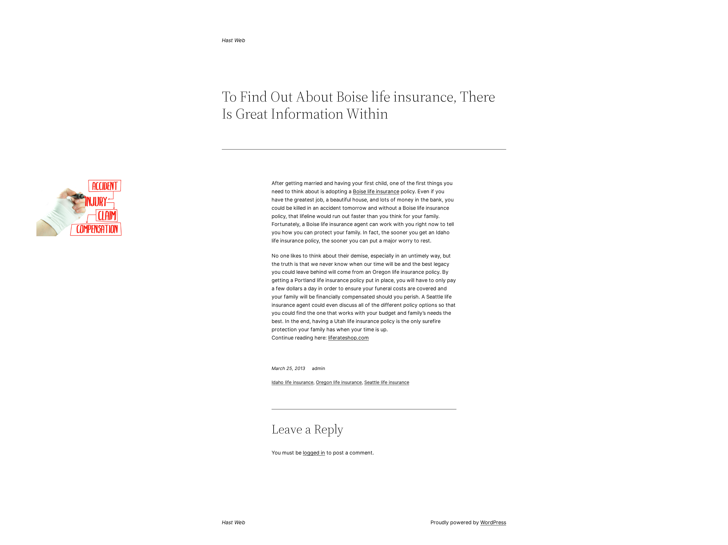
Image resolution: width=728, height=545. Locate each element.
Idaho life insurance (292, 382)
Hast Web (233, 40)
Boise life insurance (376, 191)
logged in (314, 453)
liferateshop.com (348, 338)
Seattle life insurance (386, 382)
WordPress (493, 522)
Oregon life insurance (339, 382)
